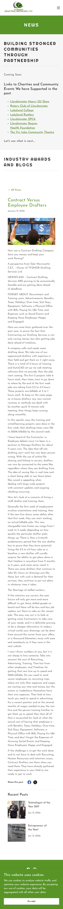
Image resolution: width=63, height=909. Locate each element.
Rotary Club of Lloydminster (29, 106)
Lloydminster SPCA (23, 119)
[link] (18, 7)
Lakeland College (21, 110)
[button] (58, 8)
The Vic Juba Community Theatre (32, 132)
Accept (31, 901)
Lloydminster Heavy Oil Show (29, 101)
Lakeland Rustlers (22, 114)
